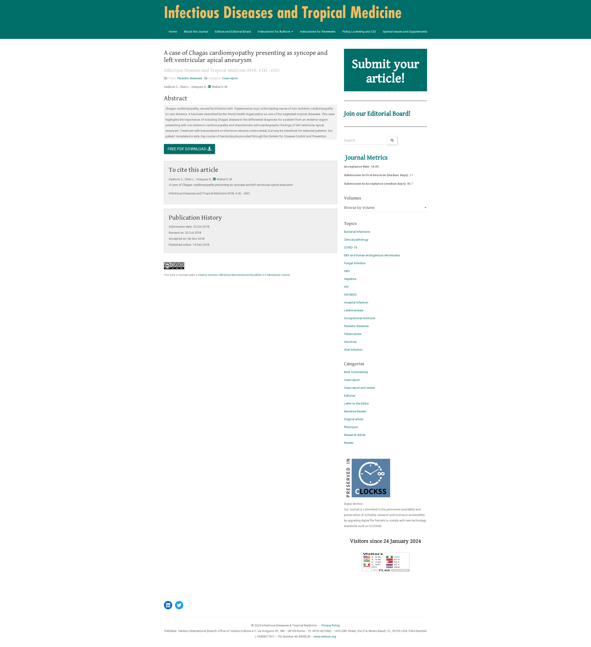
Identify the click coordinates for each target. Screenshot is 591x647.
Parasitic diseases (189, 78)
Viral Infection (353, 349)
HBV (347, 271)
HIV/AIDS (350, 294)
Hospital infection (356, 302)
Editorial (349, 395)
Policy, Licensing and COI (359, 31)
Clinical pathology (356, 239)
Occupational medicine (359, 318)
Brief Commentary (356, 372)
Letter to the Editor (356, 403)
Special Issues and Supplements (405, 31)
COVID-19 (350, 247)
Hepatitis (350, 279)
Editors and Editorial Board (233, 31)
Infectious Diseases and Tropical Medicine (283, 12)
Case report (230, 78)
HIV (346, 286)
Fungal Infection (355, 263)
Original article (353, 419)
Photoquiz (351, 427)
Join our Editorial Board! (377, 113)
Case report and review (359, 387)
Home (173, 31)
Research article (355, 435)
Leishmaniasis (353, 310)
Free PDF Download (187, 149)
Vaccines (350, 341)
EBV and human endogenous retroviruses (372, 255)
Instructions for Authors (274, 31)
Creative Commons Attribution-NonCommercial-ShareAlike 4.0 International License (244, 274)
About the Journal (196, 31)
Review (349, 443)
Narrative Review (355, 411)
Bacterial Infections (357, 231)
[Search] (392, 140)
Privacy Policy (331, 625)
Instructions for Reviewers (317, 31)
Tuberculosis (352, 334)
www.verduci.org (325, 636)
